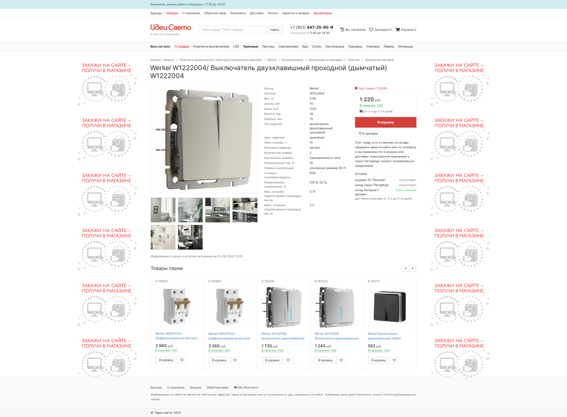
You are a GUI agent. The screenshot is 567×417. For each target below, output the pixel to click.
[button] (405, 268)
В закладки (370, 133)
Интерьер (405, 46)
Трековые (250, 46)
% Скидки (182, 46)
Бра (305, 46)
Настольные (335, 46)
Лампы (389, 46)
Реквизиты (238, 13)
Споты (317, 46)
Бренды (156, 13)
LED (236, 46)
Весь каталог (160, 46)
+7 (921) (309, 27)
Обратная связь (215, 13)
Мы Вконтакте (247, 387)
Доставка (256, 13)
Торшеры (355, 46)
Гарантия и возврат (295, 13)
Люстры (268, 46)
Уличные (373, 46)
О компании (191, 13)
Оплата (273, 13)
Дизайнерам (323, 13)
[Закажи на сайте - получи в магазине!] (105, 214)
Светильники (288, 46)
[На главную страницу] (173, 27)
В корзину (385, 122)
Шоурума (195, 4)
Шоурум (172, 13)
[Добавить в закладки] (182, 360)
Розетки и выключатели (211, 46)
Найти (274, 29)
